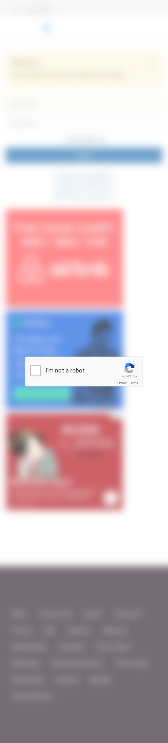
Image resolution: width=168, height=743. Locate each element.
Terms (133, 383)
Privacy (122, 383)
